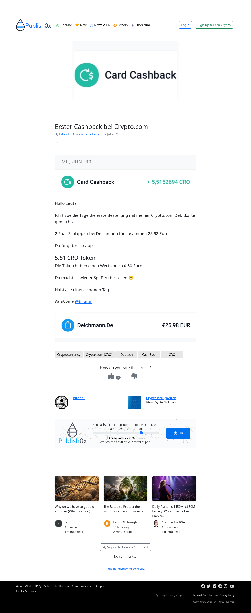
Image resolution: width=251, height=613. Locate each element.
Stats (75, 586)
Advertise (87, 586)
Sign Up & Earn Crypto (214, 25)
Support (100, 586)
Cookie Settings (26, 591)
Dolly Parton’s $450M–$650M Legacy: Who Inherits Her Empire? (173, 511)
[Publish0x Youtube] (232, 586)
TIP (180, 433)
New (83, 25)
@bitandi (83, 301)
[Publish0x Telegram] (215, 586)
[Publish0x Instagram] (226, 586)
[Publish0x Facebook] (203, 586)
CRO (172, 354)
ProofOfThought (125, 522)
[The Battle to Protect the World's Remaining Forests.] (125, 488)
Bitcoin (123, 25)
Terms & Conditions (203, 595)
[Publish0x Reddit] (221, 586)
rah (67, 522)
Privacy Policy (227, 595)
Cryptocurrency (68, 354)
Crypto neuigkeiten (87, 134)
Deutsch (126, 354)
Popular (66, 25)
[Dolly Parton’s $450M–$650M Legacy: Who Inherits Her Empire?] (174, 488)
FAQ (38, 586)
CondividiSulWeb (174, 522)
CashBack (149, 354)
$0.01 (59, 142)
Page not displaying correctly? (125, 568)
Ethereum (142, 25)
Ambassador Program (56, 586)
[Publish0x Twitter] (209, 586)
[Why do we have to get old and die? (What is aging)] (77, 488)
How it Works (24, 586)
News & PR (102, 25)
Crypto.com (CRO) (99, 354)
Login (185, 25)
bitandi (64, 134)
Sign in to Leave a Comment (127, 547)
